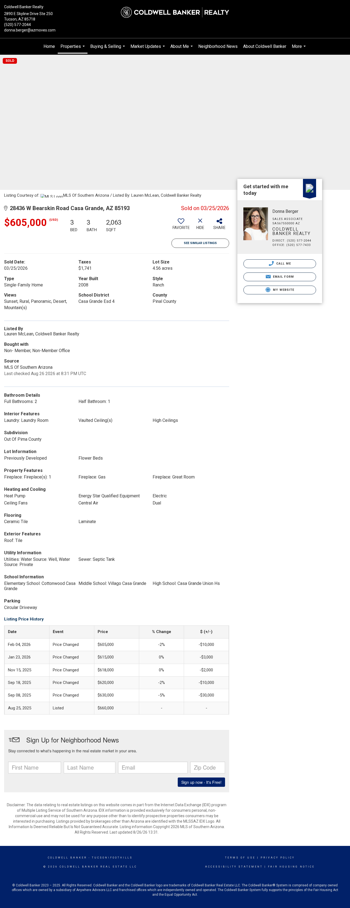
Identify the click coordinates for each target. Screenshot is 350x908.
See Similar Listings (200, 243)
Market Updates (148, 49)
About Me (182, 49)
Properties (73, 49)
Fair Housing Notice (291, 866)
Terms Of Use (240, 857)
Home (49, 46)
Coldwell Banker (67, 857)
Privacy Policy (278, 857)
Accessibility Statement (234, 866)
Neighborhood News (218, 46)
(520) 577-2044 (17, 24)
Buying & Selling (108, 49)
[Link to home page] (175, 12)
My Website (283, 290)
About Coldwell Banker (264, 46)
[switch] (181, 226)
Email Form (283, 277)
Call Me (283, 263)
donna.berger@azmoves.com (30, 30)
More (299, 49)
